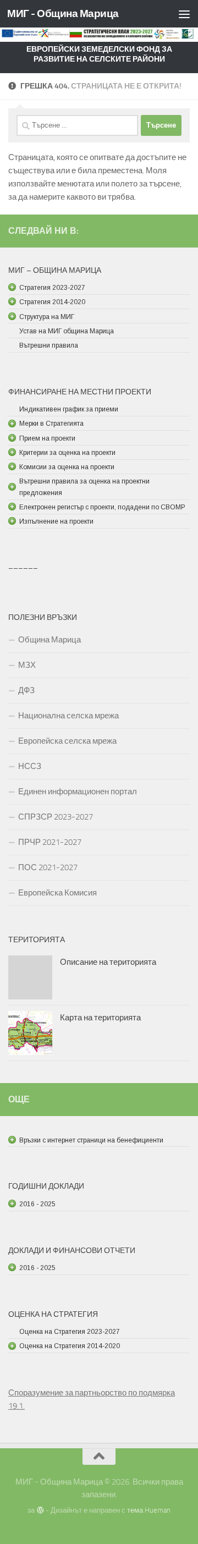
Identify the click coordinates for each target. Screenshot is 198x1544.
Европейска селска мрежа (67, 741)
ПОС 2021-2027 (48, 867)
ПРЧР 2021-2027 (49, 842)
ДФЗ (26, 690)
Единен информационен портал (77, 791)
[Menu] (184, 14)
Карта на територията (100, 1018)
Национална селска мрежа (68, 716)
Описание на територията (108, 962)
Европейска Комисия (57, 893)
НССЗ (29, 766)
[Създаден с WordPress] (39, 1510)
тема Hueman (148, 1510)
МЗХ (27, 665)
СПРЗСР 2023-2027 (55, 817)
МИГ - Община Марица (63, 13)
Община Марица (49, 640)
